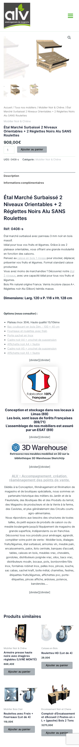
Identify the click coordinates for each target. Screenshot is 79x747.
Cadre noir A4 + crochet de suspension (32, 339)
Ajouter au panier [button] (19, 671)
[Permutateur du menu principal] (70, 15)
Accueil (8, 107)
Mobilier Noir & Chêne (51, 107)
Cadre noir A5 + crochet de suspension (32, 348)
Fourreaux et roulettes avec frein (27, 331)
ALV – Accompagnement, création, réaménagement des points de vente (39, 478)
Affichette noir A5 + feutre (23, 353)
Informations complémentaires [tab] (24, 182)
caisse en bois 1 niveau (31, 258)
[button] (69, 37)
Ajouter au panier (32, 149)
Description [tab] (11, 175)
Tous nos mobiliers (25, 107)
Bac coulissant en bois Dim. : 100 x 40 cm (33, 326)
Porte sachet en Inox (20, 335)
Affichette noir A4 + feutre (23, 344)
